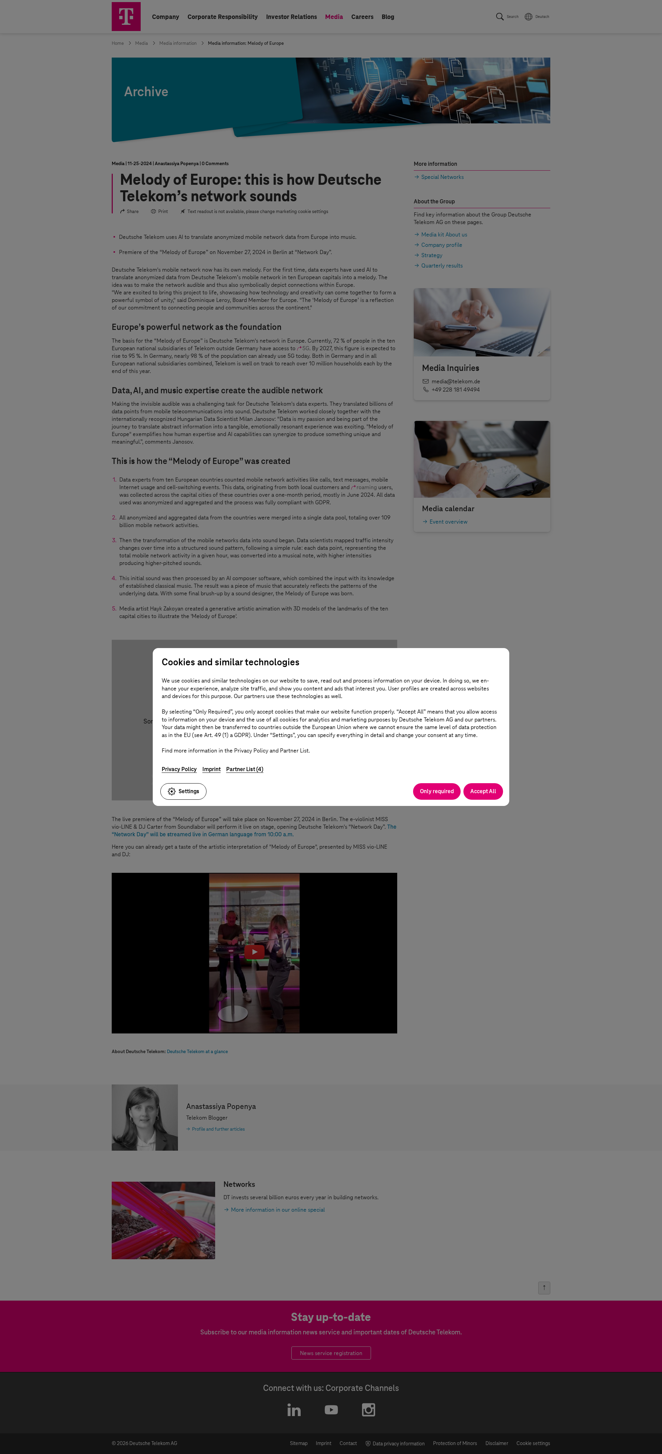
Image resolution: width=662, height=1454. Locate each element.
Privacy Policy (179, 769)
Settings (189, 791)
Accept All (483, 791)
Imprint (211, 769)
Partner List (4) (244, 769)
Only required (437, 791)
